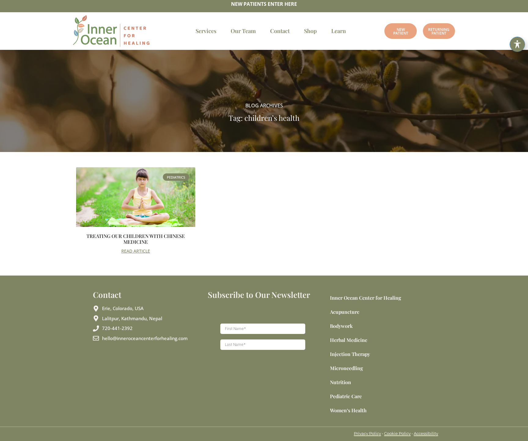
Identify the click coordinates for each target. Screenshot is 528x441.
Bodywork (341, 326)
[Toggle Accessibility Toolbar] (517, 44)
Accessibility (426, 433)
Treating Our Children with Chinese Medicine (135, 239)
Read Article (135, 251)
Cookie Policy (397, 433)
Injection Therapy (350, 354)
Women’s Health (348, 410)
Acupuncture (344, 312)
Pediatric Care (346, 396)
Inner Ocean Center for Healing (365, 298)
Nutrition (340, 382)
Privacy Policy (367, 433)
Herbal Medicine (348, 340)
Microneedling (346, 368)
